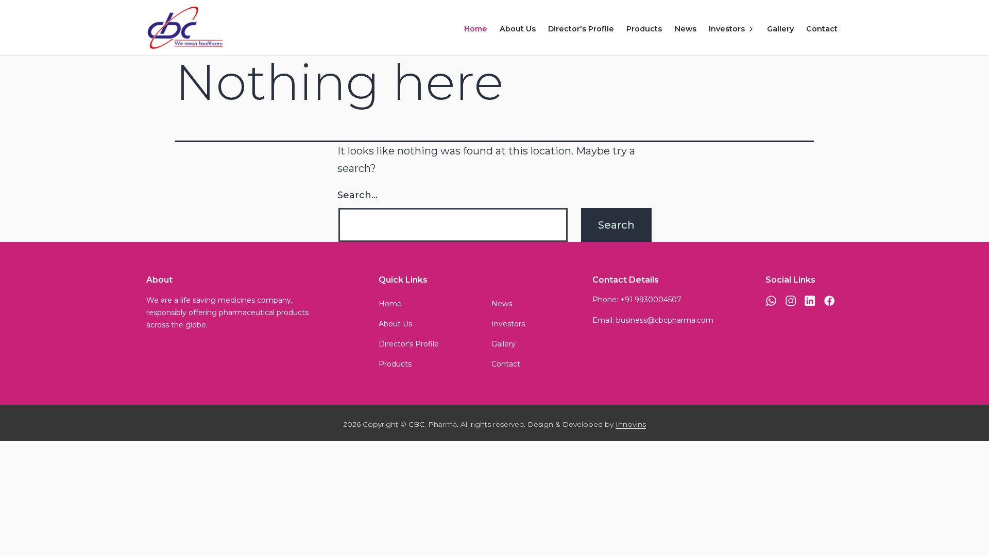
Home (475, 28)
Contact (822, 28)
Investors (727, 28)
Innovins (631, 424)
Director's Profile (581, 28)
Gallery (780, 28)
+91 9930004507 (650, 299)
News (685, 28)
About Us (518, 28)
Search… (357, 195)
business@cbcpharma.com (664, 320)
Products (644, 28)
